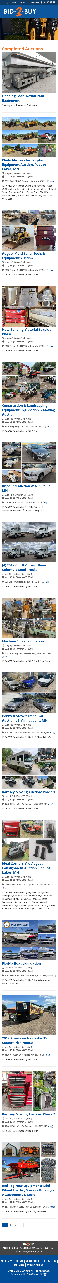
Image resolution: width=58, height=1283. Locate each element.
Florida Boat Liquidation (21, 963)
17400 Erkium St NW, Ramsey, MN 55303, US (26, 804)
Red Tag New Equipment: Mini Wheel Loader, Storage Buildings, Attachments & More (28, 1190)
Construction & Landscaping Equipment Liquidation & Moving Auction (28, 410)
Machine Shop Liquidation (23, 641)
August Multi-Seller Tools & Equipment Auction (23, 255)
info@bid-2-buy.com (32, 1251)
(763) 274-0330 (10, 2)
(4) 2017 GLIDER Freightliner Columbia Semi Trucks (24, 567)
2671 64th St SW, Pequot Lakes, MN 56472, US (27, 181)
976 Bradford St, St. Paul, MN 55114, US (23, 502)
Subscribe (34, 2)
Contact (23, 2)
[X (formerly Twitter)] (45, 3)
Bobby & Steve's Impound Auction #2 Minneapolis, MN (25, 718)
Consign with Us (35, 1264)
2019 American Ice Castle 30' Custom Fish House (24, 1040)
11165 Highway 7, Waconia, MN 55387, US (25, 426)
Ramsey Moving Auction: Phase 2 (28, 1114)
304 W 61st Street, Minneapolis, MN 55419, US (27, 732)
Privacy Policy (33, 1261)
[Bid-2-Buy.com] (20, 11)
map (52, 181)
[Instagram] (48, 3)
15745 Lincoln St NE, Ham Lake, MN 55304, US (27, 1207)
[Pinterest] (51, 3)
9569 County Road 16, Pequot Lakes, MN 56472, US (29, 884)
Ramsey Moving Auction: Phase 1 (28, 792)
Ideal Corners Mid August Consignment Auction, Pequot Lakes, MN (26, 868)
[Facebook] (41, 3)
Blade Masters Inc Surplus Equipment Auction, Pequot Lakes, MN (24, 164)
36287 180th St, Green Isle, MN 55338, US (25, 1055)
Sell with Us (49, 1261)
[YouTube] (54, 3)
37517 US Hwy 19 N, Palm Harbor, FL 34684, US (27, 975)
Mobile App (6, 1261)
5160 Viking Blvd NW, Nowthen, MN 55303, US (26, 270)
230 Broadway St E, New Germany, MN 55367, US (28, 653)
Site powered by (19, 1274)
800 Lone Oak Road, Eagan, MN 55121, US (24, 582)
